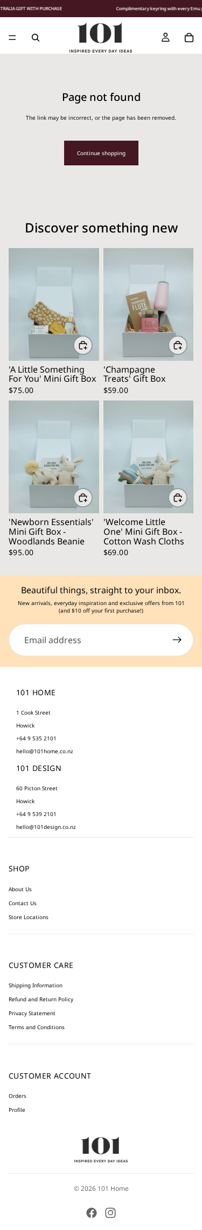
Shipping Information (35, 985)
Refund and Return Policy (41, 999)
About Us (20, 889)
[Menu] (12, 37)
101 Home (113, 1188)
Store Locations (28, 917)
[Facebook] (91, 1212)
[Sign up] (177, 640)
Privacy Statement (32, 1013)
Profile (17, 1109)
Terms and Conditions (37, 1027)
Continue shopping (101, 153)
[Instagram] (110, 1212)
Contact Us (23, 903)
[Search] (35, 37)
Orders (17, 1096)
